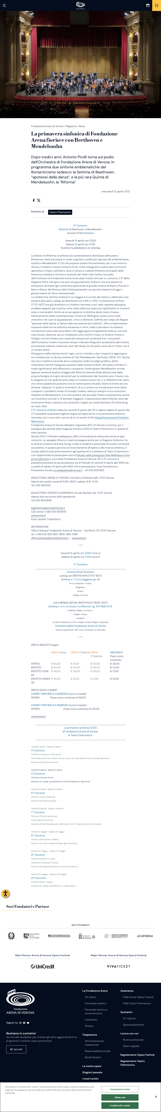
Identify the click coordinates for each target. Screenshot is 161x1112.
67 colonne (129, 1018)
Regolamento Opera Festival (137, 1054)
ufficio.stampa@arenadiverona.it (50, 538)
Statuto (89, 1026)
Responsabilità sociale (97, 1051)
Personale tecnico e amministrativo (96, 1011)
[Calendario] (147, 5)
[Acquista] (156, 5)
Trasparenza (89, 1034)
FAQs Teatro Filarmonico (137, 1003)
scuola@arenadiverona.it (67, 470)
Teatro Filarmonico (60, 212)
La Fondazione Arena (95, 990)
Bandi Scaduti (93, 1057)
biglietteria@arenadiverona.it (48, 508)
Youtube (28, 1023)
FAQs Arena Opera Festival (138, 997)
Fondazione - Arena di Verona (20, 1001)
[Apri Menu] (4, 5)
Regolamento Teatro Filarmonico (132, 1063)
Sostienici (126, 1012)
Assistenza (126, 990)
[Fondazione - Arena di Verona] (80, 5)
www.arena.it (38, 515)
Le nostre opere (91, 1066)
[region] (80, 1097)
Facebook (34, 200)
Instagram (20, 1023)
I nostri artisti (90, 1078)
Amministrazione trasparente (94, 1042)
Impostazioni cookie (120, 1089)
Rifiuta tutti (120, 1097)
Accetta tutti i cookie (120, 1105)
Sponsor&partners (133, 1024)
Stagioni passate (92, 1072)
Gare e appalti (131, 1046)
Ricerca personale (133, 1039)
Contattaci (91, 1019)
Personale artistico (95, 1003)
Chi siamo (90, 997)
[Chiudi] (156, 1096)
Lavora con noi (129, 1033)
